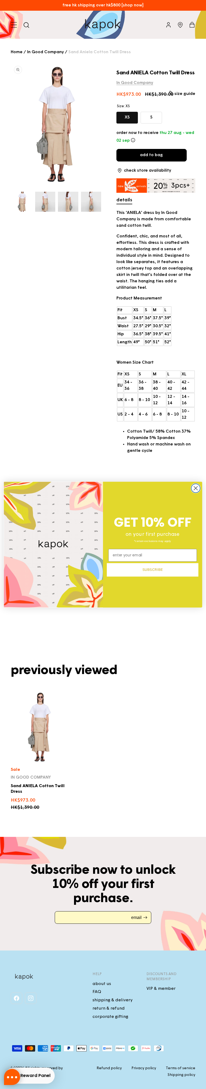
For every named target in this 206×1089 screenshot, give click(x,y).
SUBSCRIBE (152, 569)
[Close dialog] (195, 488)
